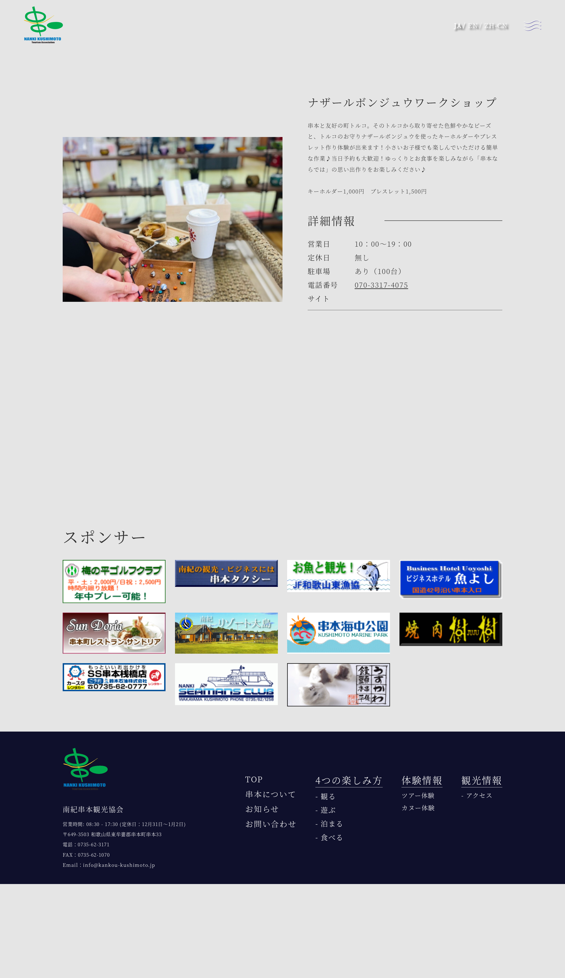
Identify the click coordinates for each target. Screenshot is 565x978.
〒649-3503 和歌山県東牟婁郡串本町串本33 (112, 834)
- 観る (325, 796)
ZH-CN (496, 25)
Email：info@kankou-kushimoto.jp (109, 864)
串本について (270, 794)
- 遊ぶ (325, 810)
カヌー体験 (418, 807)
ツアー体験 (418, 795)
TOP (254, 779)
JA (458, 25)
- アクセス (477, 795)
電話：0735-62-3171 (86, 844)
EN (473, 25)
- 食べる (329, 837)
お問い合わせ (271, 823)
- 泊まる (329, 823)
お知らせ (262, 808)
